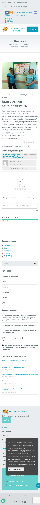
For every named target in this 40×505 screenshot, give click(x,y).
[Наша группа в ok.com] (11, 12)
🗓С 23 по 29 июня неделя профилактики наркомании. (16, 339)
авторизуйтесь (32, 198)
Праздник (5, 292)
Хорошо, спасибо (16, 469)
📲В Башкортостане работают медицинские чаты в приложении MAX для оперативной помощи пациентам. (20, 347)
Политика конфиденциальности (21, 464)
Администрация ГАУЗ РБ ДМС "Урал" (13, 155)
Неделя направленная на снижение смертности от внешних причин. (20, 331)
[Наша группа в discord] (35, 12)
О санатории (6, 432)
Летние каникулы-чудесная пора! (14, 381)
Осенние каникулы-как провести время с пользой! (20, 374)
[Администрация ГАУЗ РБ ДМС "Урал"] (5, 163)
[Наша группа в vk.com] (7, 12)
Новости (4, 95)
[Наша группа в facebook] (23, 12)
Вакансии (5, 435)
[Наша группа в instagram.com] (15, 15)
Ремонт (4, 297)
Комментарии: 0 (12, 363)
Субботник (5, 303)
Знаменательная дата (10, 276)
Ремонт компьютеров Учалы (19, 496)
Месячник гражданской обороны (14, 360)
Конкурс (4, 282)
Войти (6, 420)
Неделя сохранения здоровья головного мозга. (19, 325)
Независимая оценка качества (13, 367)
